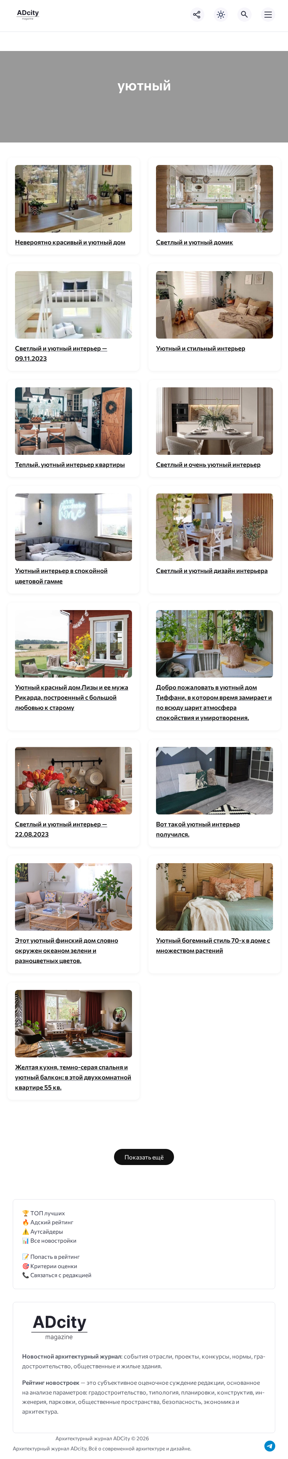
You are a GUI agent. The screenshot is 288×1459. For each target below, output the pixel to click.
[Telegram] (269, 1446)
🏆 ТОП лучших (43, 1212)
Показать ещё (144, 1157)
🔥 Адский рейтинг (48, 1221)
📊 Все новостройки (49, 1240)
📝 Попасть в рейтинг (51, 1256)
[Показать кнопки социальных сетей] (197, 14)
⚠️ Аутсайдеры (42, 1231)
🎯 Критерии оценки (49, 1265)
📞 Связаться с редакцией (57, 1274)
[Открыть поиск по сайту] (244, 14)
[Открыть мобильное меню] (268, 14)
